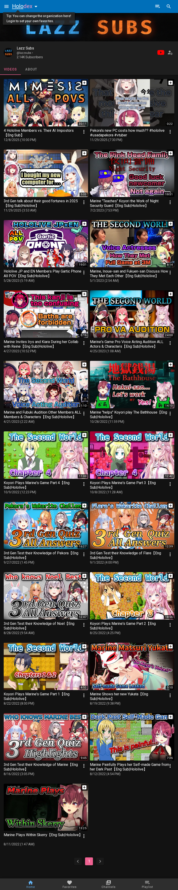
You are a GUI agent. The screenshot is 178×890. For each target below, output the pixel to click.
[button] (25, 6)
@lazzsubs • (25, 53)
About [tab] (31, 69)
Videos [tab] (10, 69)
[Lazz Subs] (8, 52)
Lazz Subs (25, 48)
